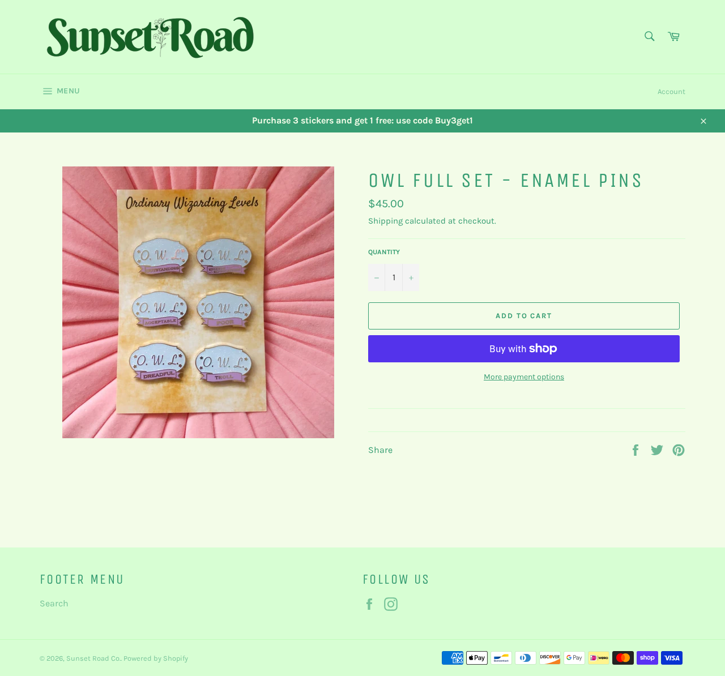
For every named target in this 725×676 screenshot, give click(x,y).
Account (671, 91)
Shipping (385, 221)
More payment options (524, 377)
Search (54, 603)
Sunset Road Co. (93, 658)
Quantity (384, 252)
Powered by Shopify (155, 658)
